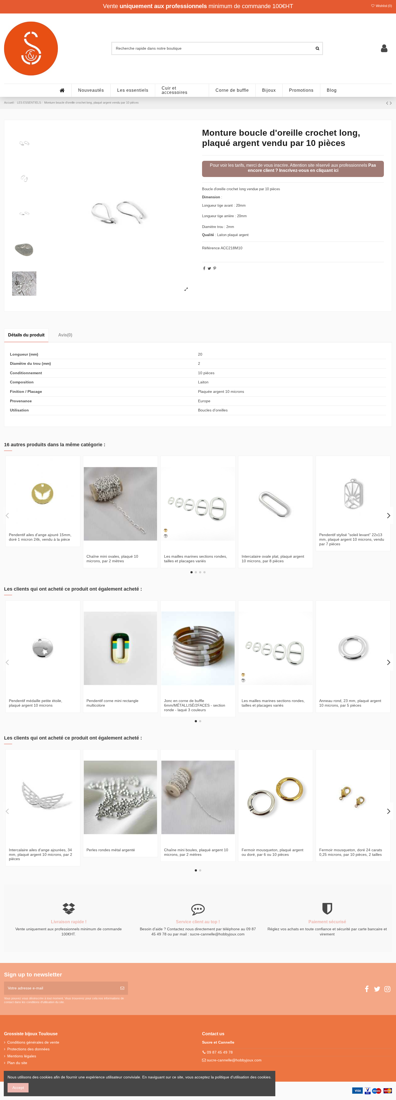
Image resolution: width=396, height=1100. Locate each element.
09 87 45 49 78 (220, 1052)
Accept (18, 1087)
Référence (211, 248)
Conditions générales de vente (33, 1042)
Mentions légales (21, 1056)
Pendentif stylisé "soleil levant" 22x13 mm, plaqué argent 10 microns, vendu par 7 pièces (351, 539)
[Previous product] (388, 103)
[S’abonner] (122, 988)
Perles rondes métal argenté (110, 850)
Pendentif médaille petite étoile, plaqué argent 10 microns (35, 703)
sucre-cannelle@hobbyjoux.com (234, 1060)
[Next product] (391, 103)
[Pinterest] (214, 268)
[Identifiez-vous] (384, 48)
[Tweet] (209, 268)
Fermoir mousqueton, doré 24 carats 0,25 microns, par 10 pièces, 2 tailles (350, 852)
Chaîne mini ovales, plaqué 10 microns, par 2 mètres (112, 558)
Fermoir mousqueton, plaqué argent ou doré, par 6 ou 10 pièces (272, 852)
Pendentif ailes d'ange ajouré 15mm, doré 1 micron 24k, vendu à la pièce (40, 537)
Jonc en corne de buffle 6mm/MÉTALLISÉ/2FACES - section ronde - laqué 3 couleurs (194, 705)
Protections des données (28, 1049)
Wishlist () (383, 6)
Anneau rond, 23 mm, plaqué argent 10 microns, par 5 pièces (350, 703)
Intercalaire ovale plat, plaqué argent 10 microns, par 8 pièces (273, 558)
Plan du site (17, 1063)
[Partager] (204, 268)
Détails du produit (26, 335)
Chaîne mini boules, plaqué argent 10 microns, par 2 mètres (196, 852)
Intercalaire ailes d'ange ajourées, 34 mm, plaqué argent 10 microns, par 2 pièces (40, 854)
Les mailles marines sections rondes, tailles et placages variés (195, 558)
